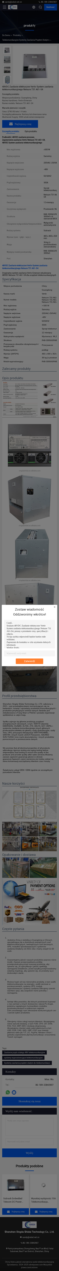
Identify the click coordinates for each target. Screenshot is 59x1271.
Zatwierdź (29, 661)
